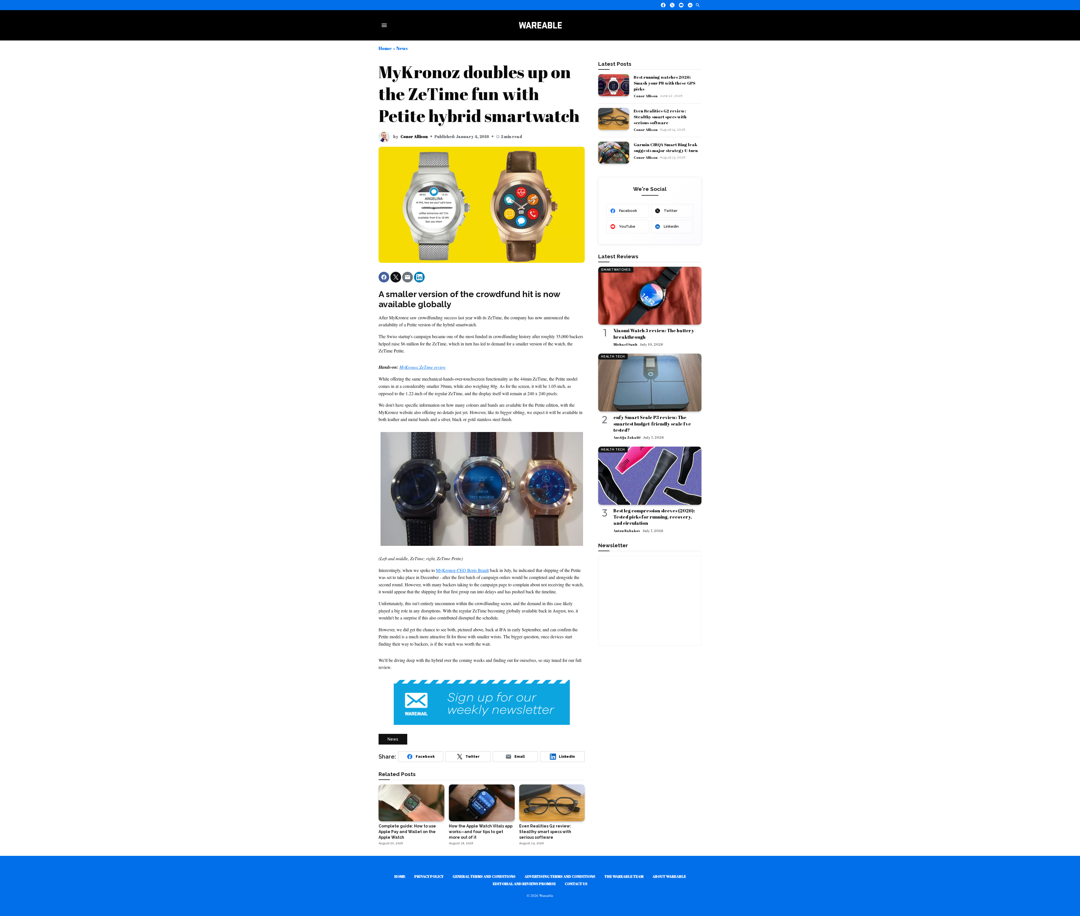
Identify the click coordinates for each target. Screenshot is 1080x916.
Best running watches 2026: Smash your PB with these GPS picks (664, 83)
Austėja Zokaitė (627, 437)
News (402, 48)
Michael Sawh (625, 344)
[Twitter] (672, 5)
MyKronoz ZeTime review (422, 367)
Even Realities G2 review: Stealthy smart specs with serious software (660, 116)
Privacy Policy (429, 876)
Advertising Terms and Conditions (560, 876)
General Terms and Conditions (484, 876)
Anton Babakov (626, 530)
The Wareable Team (624, 876)
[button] (384, 277)
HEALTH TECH (613, 356)
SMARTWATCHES (616, 270)
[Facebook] (663, 5)
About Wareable (669, 876)
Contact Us (576, 883)
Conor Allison (414, 136)
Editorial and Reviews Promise (524, 883)
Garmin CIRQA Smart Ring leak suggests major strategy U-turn (666, 147)
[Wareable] (540, 25)
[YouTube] (681, 5)
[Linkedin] (690, 5)
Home (385, 48)
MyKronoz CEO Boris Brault (462, 570)
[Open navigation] (385, 25)
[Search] (697, 5)
